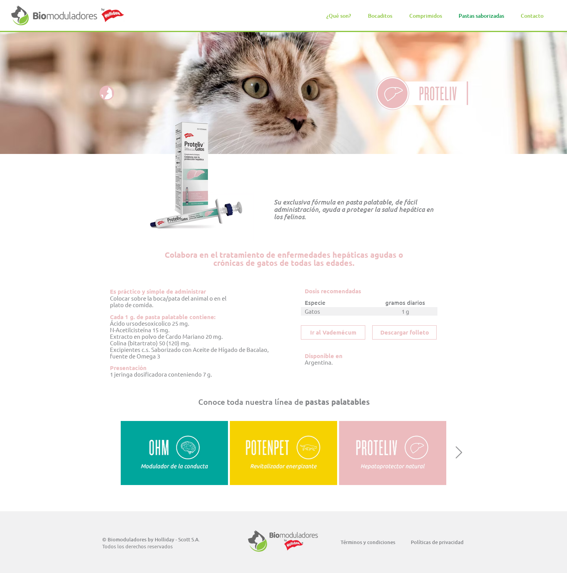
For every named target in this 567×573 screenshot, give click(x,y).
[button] (380, 16)
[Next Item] (458, 452)
